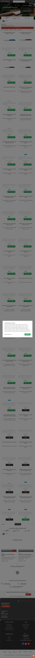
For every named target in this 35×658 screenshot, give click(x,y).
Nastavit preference (8, 334)
